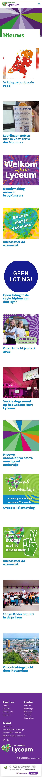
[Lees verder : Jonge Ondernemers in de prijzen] (21, 605)
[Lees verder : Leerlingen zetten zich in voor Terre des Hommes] (21, 126)
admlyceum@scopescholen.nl (14, 736)
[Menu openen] (39, 4)
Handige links (8, 712)
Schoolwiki (7, 709)
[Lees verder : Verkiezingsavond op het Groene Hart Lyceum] (21, 392)
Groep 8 (6, 706)
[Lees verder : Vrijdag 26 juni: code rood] (21, 73)
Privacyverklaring (22, 773)
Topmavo (27, 715)
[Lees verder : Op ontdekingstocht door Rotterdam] (21, 658)
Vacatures (6, 715)
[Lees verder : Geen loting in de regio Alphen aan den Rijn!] (21, 286)
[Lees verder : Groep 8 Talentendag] (21, 499)
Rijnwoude (28, 712)
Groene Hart (29, 718)
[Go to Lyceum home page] (10, 6)
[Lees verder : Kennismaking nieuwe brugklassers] (21, 180)
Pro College (28, 709)
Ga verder (33, 773)
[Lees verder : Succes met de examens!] (21, 233)
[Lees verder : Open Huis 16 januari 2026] (21, 339)
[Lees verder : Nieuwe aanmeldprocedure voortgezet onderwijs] (21, 445)
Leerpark (27, 706)
